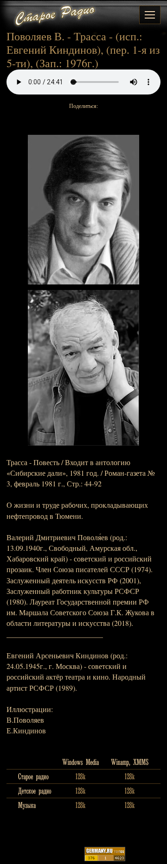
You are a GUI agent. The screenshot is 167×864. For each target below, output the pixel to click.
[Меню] (150, 15)
